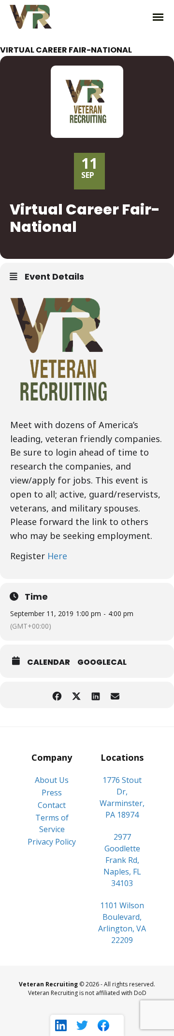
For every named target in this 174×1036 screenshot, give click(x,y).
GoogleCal (102, 662)
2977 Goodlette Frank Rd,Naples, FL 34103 (122, 860)
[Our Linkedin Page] (61, 1025)
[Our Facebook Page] (103, 1025)
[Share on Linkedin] (95, 694)
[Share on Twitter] (76, 694)
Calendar (48, 662)
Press (52, 792)
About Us (52, 780)
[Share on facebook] (56, 694)
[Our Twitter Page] (82, 1025)
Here (57, 556)
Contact (52, 805)
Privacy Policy (52, 841)
